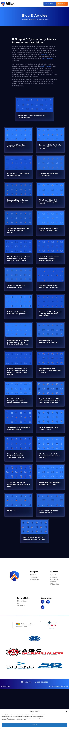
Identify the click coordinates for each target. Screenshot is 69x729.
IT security (44, 54)
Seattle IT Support (47, 58)
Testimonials (34, 577)
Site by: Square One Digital (58, 686)
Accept (34, 725)
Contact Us (61, 3)
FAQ (18, 603)
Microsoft (53, 582)
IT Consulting (54, 584)
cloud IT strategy (45, 66)
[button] (66, 711)
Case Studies (34, 579)
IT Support (53, 577)
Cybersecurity (54, 579)
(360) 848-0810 (42, 682)
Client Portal (49, 3)
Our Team (33, 575)
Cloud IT (53, 575)
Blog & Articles (22, 601)
